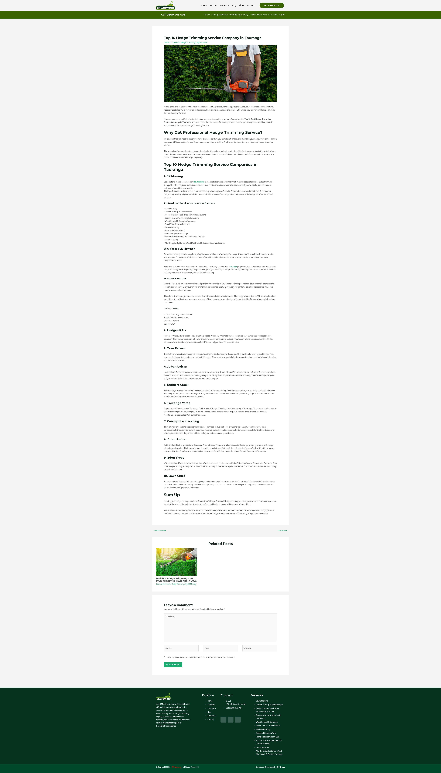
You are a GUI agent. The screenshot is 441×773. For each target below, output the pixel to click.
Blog (234, 5)
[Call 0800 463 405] (157, 14)
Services (213, 5)
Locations (224, 5)
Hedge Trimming (188, 42)
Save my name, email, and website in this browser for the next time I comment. (201, 657)
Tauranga (232, 266)
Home (204, 5)
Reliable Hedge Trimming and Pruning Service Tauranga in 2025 (176, 579)
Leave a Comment (171, 42)
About (242, 5)
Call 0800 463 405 (173, 14)
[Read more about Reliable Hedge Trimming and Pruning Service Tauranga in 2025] (176, 561)
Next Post (283, 530)
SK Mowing (199, 182)
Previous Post (159, 530)
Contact (251, 5)
